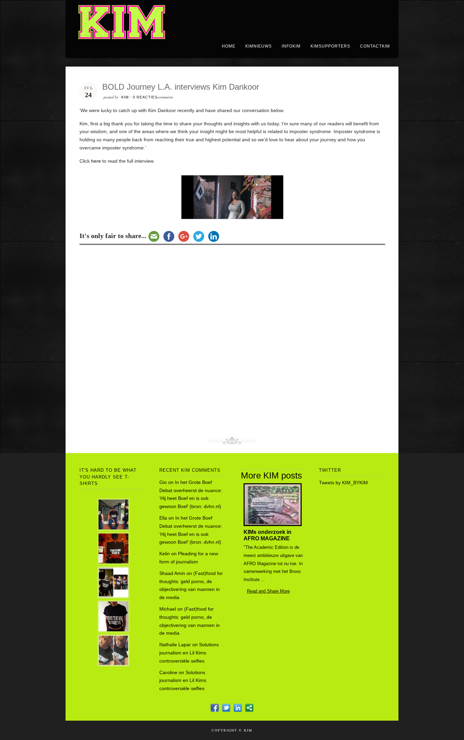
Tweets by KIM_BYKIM (343, 482)
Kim (125, 97)
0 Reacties (145, 97)
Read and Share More (265, 591)
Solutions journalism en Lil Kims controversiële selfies (189, 653)
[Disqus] (232, 342)
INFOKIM (291, 46)
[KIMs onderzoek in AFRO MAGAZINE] (271, 524)
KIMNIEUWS (258, 46)
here (96, 161)
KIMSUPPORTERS (330, 46)
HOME (228, 46)
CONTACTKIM (375, 46)
